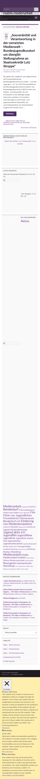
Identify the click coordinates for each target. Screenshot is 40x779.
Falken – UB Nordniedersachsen (13, 653)
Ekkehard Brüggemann (10, 598)
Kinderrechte (13, 546)
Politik (18, 71)
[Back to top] (35, 774)
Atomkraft (24, 507)
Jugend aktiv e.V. (14, 532)
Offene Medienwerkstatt (13, 560)
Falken (16, 513)
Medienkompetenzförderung (12, 122)
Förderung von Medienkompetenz (18, 522)
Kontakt (22, 598)
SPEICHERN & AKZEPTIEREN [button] (13, 775)
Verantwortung (8, 124)
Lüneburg (31, 549)
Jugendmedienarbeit (12, 544)
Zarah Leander (24, 569)
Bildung (15, 69)
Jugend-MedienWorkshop (15, 530)
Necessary (8, 730)
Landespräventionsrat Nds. (12, 657)
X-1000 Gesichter (9, 661)
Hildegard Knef (22, 527)
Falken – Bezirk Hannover (11, 645)
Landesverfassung (22, 549)
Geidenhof (6, 527)
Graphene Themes (18, 674)
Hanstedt (14, 527)
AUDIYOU (32, 507)
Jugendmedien (14, 541)
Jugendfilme (24, 535)
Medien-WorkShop (12, 552)
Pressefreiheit (29, 560)
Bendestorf (10, 509)
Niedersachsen (30, 558)
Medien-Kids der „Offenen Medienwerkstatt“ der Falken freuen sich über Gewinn (19, 583)
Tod (16, 566)
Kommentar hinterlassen (29, 127)
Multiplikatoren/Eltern (9, 71)
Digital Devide (10, 121)
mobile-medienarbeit (17, 13)
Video (28, 566)
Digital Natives (20, 121)
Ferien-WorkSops (24, 513)
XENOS (18, 569)
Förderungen (21, 69)
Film (32, 512)
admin (7, 69)
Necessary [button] (6, 728)
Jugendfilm (10, 535)
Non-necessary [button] (7, 752)
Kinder (5, 546)
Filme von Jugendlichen (17, 515)
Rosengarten (10, 563)
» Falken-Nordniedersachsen (12, 581)
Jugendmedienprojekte (30, 544)
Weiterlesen (10, 114)
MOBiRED (21, 558)
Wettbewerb (13, 569)
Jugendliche (9, 538)
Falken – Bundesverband (11, 649)
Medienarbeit (12, 554)
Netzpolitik (26, 122)
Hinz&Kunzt (31, 527)
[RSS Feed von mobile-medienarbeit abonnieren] (3, 2)
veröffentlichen (22, 566)
